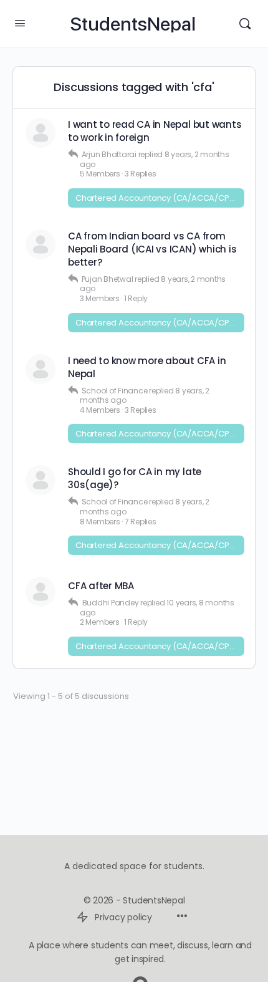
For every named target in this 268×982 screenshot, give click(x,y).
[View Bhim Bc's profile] (40, 133)
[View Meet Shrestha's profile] (40, 244)
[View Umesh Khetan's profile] (40, 480)
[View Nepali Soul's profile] (40, 369)
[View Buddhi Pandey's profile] (40, 592)
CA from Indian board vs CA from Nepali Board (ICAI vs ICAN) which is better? (152, 249)
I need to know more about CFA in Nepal (147, 367)
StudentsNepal (133, 24)
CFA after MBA (101, 585)
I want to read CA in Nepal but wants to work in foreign (154, 131)
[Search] (244, 23)
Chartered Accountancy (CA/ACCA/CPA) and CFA (159, 198)
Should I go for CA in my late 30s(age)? (134, 478)
